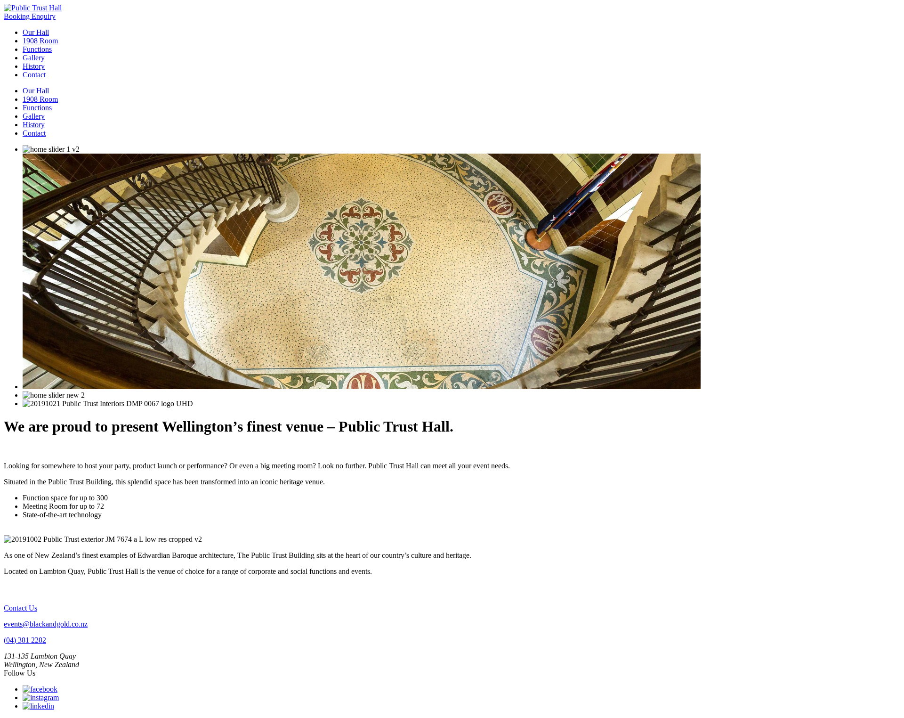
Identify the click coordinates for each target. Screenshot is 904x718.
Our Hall (36, 32)
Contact (34, 75)
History (34, 66)
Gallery (34, 58)
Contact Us (20, 608)
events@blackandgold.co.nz (46, 624)
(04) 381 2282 (25, 640)
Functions (37, 49)
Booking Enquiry (30, 16)
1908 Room (40, 41)
